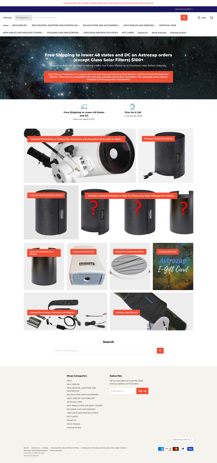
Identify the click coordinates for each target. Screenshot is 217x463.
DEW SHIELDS (19, 25)
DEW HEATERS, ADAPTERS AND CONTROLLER (55, 25)
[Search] (184, 18)
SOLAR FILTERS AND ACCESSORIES (100, 25)
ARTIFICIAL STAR (167, 25)
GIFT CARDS (128, 32)
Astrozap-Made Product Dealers (36, 450)
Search (26, 448)
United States (183, 9)
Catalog (45, 448)
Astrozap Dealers (178, 32)
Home (6, 25)
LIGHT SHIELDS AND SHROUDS (138, 25)
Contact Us (143, 32)
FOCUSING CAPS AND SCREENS (63, 32)
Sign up (142, 390)
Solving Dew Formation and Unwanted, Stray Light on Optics (104, 448)
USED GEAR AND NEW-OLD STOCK (101, 32)
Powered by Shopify (31, 456)
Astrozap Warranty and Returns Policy (65, 448)
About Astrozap (159, 32)
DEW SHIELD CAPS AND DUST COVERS (22, 32)
